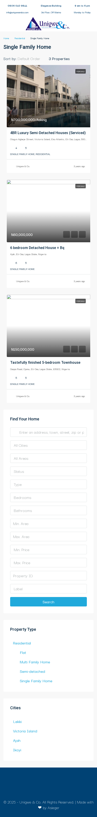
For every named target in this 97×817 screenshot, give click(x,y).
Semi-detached (32, 671)
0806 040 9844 (17, 5)
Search (48, 602)
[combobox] (32, 58)
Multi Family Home (35, 662)
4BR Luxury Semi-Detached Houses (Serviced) (48, 133)
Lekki (17, 721)
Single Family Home (36, 681)
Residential (22, 643)
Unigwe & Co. (23, 166)
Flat (23, 652)
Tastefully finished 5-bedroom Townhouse (45, 362)
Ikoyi (17, 750)
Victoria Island (25, 731)
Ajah (17, 740)
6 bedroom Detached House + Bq (37, 248)
